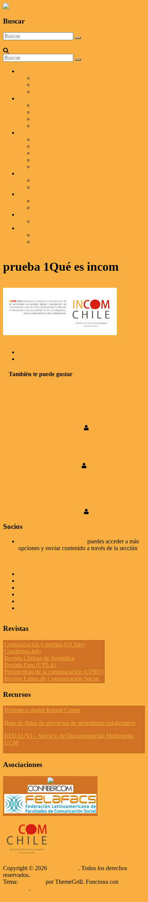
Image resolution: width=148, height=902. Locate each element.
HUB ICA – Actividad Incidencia (73, 241)
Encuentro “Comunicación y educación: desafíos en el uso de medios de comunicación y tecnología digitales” (72, 488)
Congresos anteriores (58, 125)
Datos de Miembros (41, 587)
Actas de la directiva (42, 574)
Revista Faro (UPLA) (30, 665)
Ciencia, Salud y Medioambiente (72, 160)
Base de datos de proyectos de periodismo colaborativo (69, 723)
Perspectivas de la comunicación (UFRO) (54, 671)
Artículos (29, 173)
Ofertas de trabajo (54, 207)
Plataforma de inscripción (63, 105)
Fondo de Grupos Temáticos (67, 139)
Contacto (29, 214)
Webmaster (103, 428)
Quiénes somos (36, 71)
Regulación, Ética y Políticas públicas (78, 166)
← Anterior (32, 352)
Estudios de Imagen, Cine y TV (71, 153)
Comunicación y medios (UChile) (44, 644)
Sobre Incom (48, 78)
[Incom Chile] (6, 43)
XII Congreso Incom (43, 98)
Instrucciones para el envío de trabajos (78, 112)
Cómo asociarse (52, 85)
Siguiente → (33, 359)
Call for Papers (51, 180)
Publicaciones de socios (61, 187)
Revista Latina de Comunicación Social (51, 678)
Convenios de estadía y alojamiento (75, 119)
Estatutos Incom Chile (44, 608)
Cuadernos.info (22, 651)
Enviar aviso (48, 221)
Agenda (42, 201)
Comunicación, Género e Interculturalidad (83, 146)
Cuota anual (47, 91)
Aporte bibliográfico (42, 580)
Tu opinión (31, 601)
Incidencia (30, 228)
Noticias (28, 194)
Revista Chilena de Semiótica (39, 658)
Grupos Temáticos (40, 594)
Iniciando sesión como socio (52, 541)
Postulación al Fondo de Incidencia (75, 235)
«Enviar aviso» (36, 555)
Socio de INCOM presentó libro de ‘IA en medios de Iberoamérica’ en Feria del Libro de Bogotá (70, 405)
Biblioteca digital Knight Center (42, 710)
